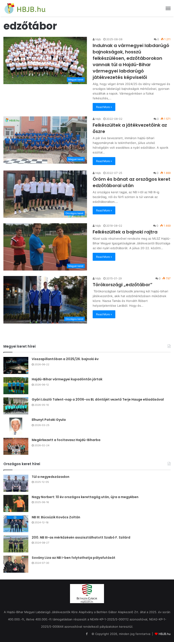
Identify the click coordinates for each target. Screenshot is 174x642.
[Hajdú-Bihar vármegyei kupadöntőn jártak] (15, 385)
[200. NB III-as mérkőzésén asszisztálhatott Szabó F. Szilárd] (15, 543)
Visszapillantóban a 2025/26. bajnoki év (65, 359)
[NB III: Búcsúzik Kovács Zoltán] (15, 523)
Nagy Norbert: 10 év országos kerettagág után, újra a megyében (85, 497)
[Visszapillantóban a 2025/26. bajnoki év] (15, 365)
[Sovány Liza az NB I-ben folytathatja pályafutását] (15, 564)
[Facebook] (86, 634)
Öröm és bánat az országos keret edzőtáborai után (131, 182)
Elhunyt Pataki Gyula (49, 419)
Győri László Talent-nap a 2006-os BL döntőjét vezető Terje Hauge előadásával (98, 399)
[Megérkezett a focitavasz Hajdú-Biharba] (15, 446)
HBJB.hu (165, 634)
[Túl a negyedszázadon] (15, 483)
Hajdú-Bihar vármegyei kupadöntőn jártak (67, 379)
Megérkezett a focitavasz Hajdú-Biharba (66, 440)
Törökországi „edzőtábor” (122, 284)
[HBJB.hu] (24, 8)
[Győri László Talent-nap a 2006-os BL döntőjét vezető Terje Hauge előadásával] (15, 405)
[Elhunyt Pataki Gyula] (15, 426)
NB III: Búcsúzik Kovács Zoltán (56, 517)
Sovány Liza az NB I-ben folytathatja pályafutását (73, 557)
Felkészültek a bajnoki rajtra (125, 232)
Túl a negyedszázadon (50, 476)
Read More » (104, 107)
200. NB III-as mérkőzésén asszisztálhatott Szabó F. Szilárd (81, 537)
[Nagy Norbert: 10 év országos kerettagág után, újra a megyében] (15, 503)
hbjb (98, 39)
